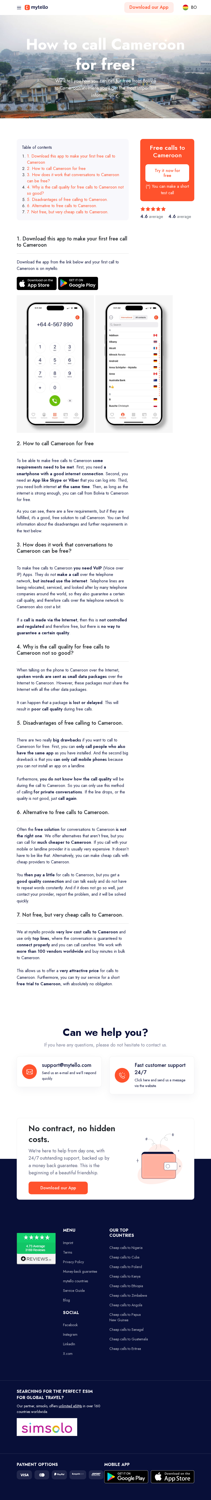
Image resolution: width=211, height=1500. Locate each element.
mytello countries (75, 1281)
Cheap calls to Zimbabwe (128, 1295)
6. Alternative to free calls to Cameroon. (62, 206)
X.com (68, 1353)
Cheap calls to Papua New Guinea (125, 1317)
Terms (67, 1252)
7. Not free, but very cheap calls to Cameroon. (68, 212)
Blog (66, 1300)
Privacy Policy (73, 1261)
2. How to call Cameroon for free (56, 168)
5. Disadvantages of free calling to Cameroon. (67, 199)
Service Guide (74, 1290)
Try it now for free (167, 173)
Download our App (149, 7)
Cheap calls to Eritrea (125, 1348)
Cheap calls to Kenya (124, 1276)
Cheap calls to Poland (125, 1266)
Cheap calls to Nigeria (126, 1247)
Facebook (70, 1324)
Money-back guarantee (80, 1271)
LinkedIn (69, 1344)
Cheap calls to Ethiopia (126, 1285)
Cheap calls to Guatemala (128, 1339)
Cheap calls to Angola (125, 1305)
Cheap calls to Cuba (124, 1257)
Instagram (70, 1334)
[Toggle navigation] (19, 8)
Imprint (68, 1242)
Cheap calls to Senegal (126, 1329)
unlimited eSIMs (70, 1406)
